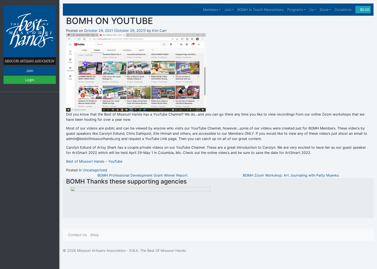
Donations (343, 9)
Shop (94, 235)
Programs (295, 9)
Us (311, 9)
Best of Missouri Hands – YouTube (94, 161)
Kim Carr (159, 30)
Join (29, 70)
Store (324, 9)
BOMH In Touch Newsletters (260, 9)
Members (210, 9)
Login (29, 80)
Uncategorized (95, 170)
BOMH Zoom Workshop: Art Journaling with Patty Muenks (291, 175)
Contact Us (77, 235)
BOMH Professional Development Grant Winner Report (142, 175)
